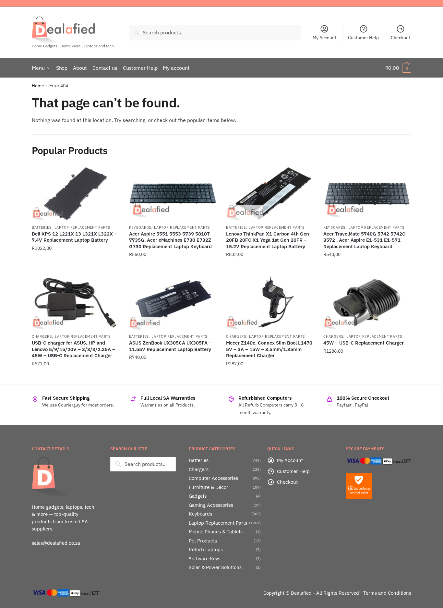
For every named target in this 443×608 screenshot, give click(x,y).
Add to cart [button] (75, 268)
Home (38, 86)
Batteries (41, 227)
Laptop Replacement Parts (82, 227)
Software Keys (204, 558)
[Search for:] (143, 464)
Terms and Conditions (387, 593)
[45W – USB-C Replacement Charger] (367, 302)
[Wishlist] (109, 176)
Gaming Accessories (211, 505)
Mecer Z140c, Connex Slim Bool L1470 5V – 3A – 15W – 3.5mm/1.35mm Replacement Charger (269, 349)
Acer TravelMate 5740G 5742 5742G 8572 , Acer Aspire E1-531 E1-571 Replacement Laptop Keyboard (364, 240)
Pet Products (203, 541)
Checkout (400, 38)
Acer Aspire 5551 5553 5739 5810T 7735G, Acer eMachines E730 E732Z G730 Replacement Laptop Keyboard (170, 240)
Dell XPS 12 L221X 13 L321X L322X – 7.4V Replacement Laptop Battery (74, 237)
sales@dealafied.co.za (56, 543)
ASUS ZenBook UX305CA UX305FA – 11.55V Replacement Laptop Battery (170, 346)
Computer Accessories (213, 478)
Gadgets (198, 496)
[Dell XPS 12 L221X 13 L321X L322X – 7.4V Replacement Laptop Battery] (75, 193)
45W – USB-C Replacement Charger (363, 343)
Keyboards (140, 227)
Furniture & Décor (208, 487)
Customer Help (363, 38)
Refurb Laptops (206, 549)
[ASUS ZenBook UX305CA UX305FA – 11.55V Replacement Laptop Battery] (173, 302)
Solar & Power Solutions (215, 567)
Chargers (42, 336)
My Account (324, 38)
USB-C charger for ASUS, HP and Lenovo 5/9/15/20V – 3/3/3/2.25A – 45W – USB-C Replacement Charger (73, 349)
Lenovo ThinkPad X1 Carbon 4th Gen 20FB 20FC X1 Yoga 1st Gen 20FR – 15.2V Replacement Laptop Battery (267, 240)
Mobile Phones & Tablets (216, 532)
